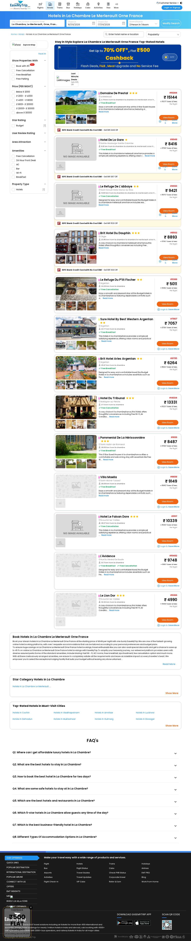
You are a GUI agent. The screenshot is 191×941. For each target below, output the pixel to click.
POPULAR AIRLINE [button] (15, 876)
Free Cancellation (25, 70)
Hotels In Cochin (21, 712)
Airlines (145, 868)
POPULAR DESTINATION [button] (18, 867)
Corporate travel (117, 877)
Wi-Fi (19, 172)
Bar (18, 168)
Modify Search (171, 23)
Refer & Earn (115, 881)
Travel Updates (84, 877)
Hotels (30, 189)
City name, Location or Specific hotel (28, 22)
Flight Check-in (51, 881)
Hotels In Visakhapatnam (67, 712)
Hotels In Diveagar (145, 719)
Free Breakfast (24, 74)
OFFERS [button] (10, 886)
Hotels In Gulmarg (104, 719)
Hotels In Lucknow (145, 712)
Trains (112, 863)
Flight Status (82, 868)
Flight (46, 863)
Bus (45, 868)
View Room (168, 117)
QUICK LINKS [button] (13, 862)
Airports (48, 872)
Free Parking (22, 78)
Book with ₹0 (25, 66)
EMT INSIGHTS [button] (13, 891)
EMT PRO (146, 872)
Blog (144, 877)
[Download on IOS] (143, 924)
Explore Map (29, 44)
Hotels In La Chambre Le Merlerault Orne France (37, 686)
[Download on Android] (125, 924)
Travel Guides (83, 872)
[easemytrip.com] (20, 8)
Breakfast (21, 177)
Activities (48, 877)
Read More (169, 664)
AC (18, 164)
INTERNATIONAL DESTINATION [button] (21, 872)
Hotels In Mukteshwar (65, 719)
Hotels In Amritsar (104, 712)
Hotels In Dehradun (22, 719)
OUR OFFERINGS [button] (14, 857)
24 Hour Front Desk (26, 160)
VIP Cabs (81, 881)
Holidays (146, 863)
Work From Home (150, 881)
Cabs (111, 868)
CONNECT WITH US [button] (16, 881)
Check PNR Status (117, 872)
